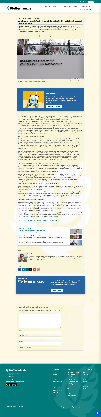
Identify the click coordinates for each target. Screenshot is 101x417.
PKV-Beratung (71, 374)
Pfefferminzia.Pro (57, 390)
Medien (65, 6)
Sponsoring (70, 393)
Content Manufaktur (58, 381)
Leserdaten (55, 379)
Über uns (85, 6)
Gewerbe (85, 379)
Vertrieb (85, 381)
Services (75, 6)
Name (20, 330)
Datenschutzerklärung (89, 407)
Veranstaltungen (71, 395)
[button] (18, 98)
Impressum (80, 407)
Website (21, 341)
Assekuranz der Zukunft (73, 372)
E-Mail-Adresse (23, 335)
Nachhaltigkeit (71, 384)
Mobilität (85, 377)
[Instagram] (10, 379)
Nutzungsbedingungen (71, 407)
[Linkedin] (8, 379)
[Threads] (12, 379)
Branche (85, 388)
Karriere (55, 374)
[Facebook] (6, 379)
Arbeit (84, 372)
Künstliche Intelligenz (72, 381)
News (46, 6)
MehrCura (55, 392)
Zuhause (85, 386)
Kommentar (22, 313)
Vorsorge (85, 384)
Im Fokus (56, 6)
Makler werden (71, 379)
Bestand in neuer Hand (73, 377)
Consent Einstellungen (60, 407)
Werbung (69, 391)
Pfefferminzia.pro (85, 9)
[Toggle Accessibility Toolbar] (97, 413)
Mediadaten (56, 377)
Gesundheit (86, 374)
